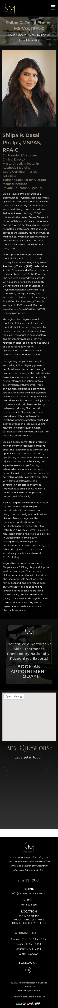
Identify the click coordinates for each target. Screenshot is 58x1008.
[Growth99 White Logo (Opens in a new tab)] (28, 1003)
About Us (23, 35)
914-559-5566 (29, 904)
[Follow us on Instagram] (28, 970)
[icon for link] (53, 7)
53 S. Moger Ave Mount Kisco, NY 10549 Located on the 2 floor (29, 920)
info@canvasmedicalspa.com (29, 893)
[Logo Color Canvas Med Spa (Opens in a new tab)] (10, 8)
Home (11, 35)
